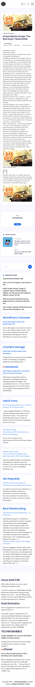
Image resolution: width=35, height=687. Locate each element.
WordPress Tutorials (16, 317)
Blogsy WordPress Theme (21, 684)
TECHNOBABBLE (11, 631)
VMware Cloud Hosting (10, 452)
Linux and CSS (10, 580)
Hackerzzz (11, 367)
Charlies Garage (14, 347)
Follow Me (17, 224)
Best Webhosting (14, 508)
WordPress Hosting (9, 430)
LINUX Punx (10, 401)
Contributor (8, 43)
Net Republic (11, 479)
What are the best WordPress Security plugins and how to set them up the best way (16, 301)
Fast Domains (10, 603)
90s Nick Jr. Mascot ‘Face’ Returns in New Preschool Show (22, 243)
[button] (23, 4)
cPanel (7, 649)
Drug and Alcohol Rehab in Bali (13, 279)
